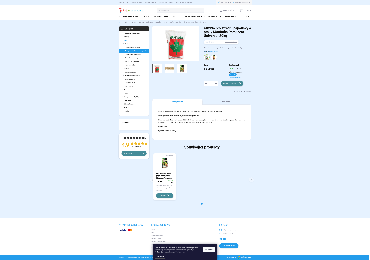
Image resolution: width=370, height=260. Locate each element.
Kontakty (190, 2)
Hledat (201, 10)
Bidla (125, 90)
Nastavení (160, 256)
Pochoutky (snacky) (130, 72)
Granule (126, 68)
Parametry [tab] (226, 102)
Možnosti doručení (235, 77)
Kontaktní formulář (229, 246)
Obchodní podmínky (137, 2)
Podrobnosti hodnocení (231, 42)
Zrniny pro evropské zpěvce (133, 54)
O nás (120, 2)
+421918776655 (228, 234)
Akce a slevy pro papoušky (132, 33)
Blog (126, 2)
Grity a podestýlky (129, 86)
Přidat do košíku (230, 83)
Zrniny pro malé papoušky (132, 47)
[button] (201, 204)
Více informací (180, 252)
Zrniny (126, 43)
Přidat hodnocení (129, 153)
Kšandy (126, 107)
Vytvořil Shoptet (232, 257)
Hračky (126, 93)
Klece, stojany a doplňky (131, 97)
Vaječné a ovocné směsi (131, 61)
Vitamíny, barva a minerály (132, 75)
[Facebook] (220, 238)
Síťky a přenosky (129, 104)
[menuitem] (130, 17)
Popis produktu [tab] (177, 102)
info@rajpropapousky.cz (230, 230)
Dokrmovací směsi (129, 79)
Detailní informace (210, 51)
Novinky (126, 36)
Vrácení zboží (180, 2)
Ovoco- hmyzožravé (130, 65)
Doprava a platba (150, 2)
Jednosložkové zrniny (131, 58)
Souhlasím (209, 249)
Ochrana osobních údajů (166, 2)
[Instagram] (224, 238)
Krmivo (126, 40)
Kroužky (126, 111)
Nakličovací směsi (129, 82)
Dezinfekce (127, 100)
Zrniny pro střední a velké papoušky (136, 51)
